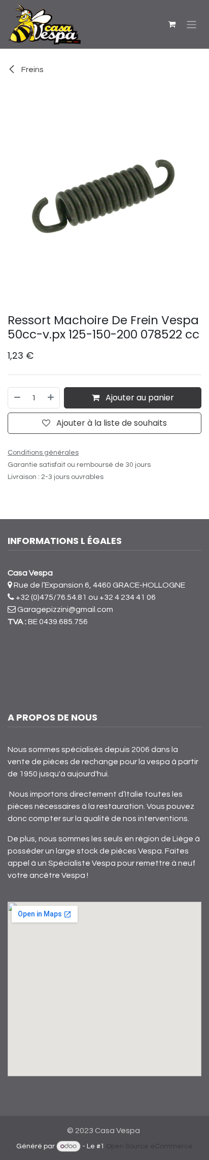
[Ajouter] (51, 398)
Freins (32, 69)
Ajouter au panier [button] (138, 397)
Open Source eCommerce (149, 1146)
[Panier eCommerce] (172, 24)
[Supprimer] (16, 398)
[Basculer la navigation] (191, 24)
